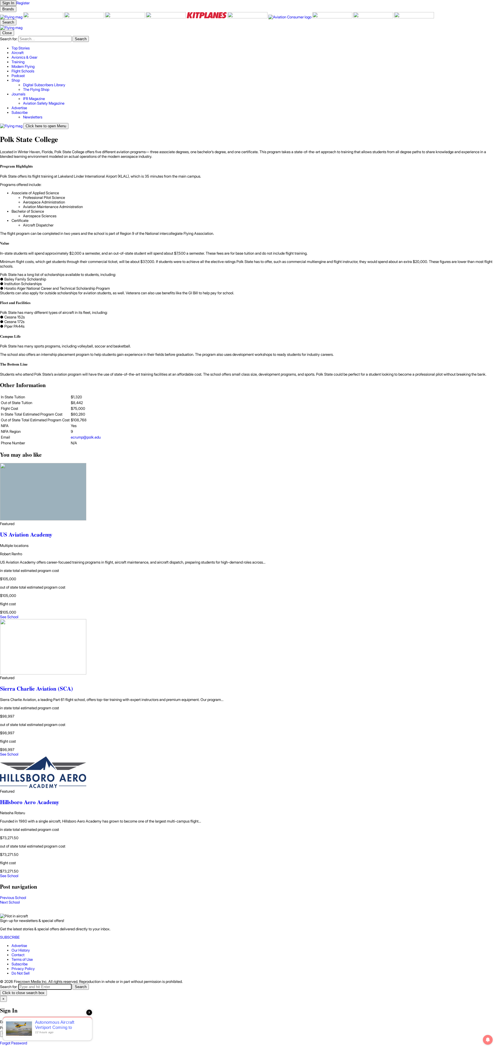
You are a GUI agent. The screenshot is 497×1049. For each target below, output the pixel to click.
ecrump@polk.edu (86, 437)
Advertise (19, 945)
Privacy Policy (23, 968)
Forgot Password (13, 1043)
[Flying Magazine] (11, 17)
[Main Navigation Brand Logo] (11, 27)
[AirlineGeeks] (84, 17)
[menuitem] (254, 48)
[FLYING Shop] (414, 17)
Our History (21, 950)
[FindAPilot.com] (373, 17)
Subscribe (20, 964)
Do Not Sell (21, 973)
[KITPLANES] (207, 17)
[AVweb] (125, 17)
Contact (18, 954)
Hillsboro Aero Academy (29, 802)
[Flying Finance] (332, 17)
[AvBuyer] (166, 17)
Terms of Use (22, 959)
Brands (8, 9)
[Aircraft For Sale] (43, 17)
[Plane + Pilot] (248, 17)
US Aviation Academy (26, 534)
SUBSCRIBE (10, 937)
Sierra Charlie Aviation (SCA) (36, 688)
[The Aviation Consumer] (290, 17)
